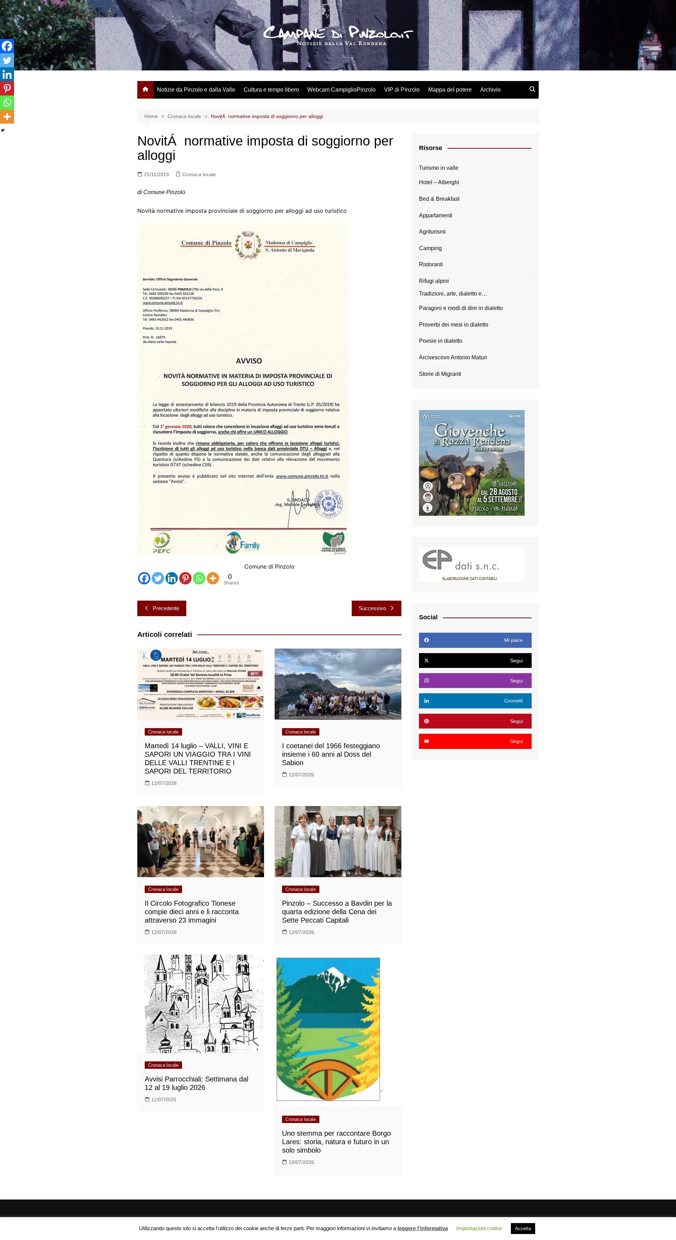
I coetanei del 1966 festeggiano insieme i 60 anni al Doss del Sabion (331, 754)
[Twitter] (158, 578)
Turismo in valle (438, 168)
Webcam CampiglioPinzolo (341, 90)
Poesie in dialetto (440, 341)
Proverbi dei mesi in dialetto (453, 325)
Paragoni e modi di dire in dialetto (461, 308)
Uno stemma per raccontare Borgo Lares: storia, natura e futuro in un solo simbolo (336, 1141)
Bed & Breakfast (439, 199)
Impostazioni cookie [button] (479, 1228)
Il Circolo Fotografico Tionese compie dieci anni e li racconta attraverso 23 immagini (192, 911)
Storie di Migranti (440, 374)
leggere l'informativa (423, 1228)
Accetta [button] (523, 1228)
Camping (430, 248)
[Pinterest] (185, 578)
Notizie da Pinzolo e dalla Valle (196, 90)
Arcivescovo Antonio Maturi (453, 357)
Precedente (166, 608)
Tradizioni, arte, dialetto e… (453, 294)
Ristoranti (431, 264)
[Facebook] (144, 578)
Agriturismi (432, 232)
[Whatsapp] (199, 578)
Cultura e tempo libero (271, 90)
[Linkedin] (171, 578)
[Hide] (3, 130)
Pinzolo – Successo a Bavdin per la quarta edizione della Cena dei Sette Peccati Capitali (337, 911)
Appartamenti (435, 215)
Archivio (490, 90)
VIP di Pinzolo (402, 90)
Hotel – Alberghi (439, 182)
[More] (213, 578)
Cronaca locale (199, 174)
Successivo (372, 608)
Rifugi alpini (434, 281)
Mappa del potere (450, 90)
